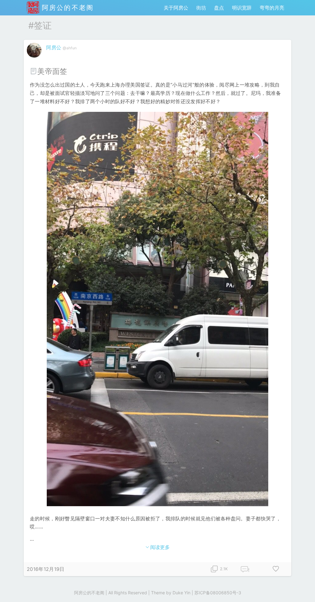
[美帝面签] (157, 309)
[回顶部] (300, 587)
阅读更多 (160, 547)
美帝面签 (53, 71)
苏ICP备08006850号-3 (217, 592)
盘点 (219, 8)
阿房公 (53, 47)
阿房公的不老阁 (66, 7)
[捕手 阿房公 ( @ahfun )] (35, 59)
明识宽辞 (242, 8)
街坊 (201, 8)
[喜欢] (276, 569)
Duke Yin (181, 592)
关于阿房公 (176, 8)
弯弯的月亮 (272, 8)
